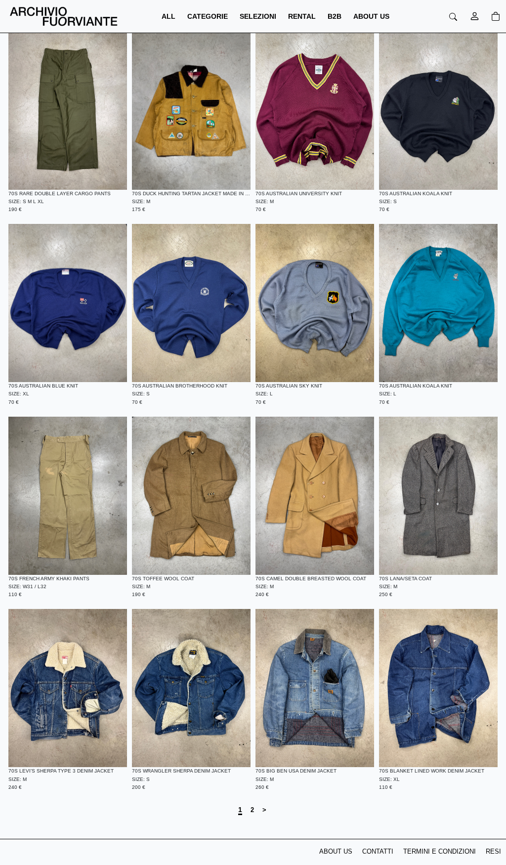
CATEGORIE (207, 16)
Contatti (377, 851)
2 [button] (252, 810)
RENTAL (302, 16)
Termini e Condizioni (439, 851)
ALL (168, 16)
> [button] (264, 810)
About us (335, 851)
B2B (334, 16)
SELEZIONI (258, 16)
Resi (493, 851)
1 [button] (240, 810)
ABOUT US (371, 16)
